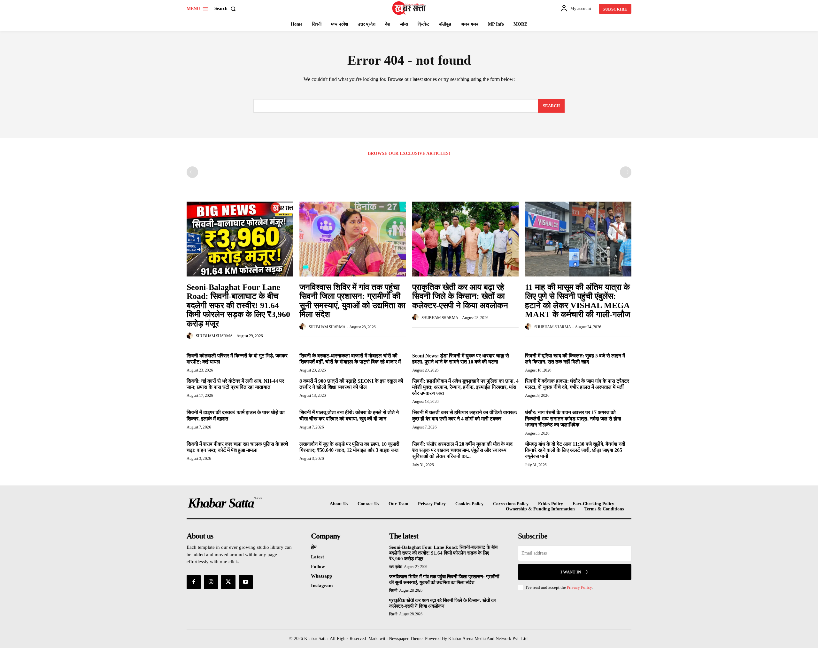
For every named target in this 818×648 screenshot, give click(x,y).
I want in (570, 572)
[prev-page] (192, 172)
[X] (228, 582)
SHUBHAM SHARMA (214, 335)
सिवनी (393, 590)
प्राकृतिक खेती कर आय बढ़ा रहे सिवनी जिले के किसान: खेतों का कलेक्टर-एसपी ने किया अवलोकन (460, 296)
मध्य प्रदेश (395, 566)
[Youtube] (246, 582)
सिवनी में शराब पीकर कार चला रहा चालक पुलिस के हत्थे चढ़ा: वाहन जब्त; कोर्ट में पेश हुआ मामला (237, 447)
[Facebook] (194, 582)
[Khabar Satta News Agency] (410, 8)
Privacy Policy (579, 587)
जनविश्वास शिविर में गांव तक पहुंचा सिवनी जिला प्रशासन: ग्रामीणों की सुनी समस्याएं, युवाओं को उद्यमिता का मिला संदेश (352, 301)
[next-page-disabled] (625, 172)
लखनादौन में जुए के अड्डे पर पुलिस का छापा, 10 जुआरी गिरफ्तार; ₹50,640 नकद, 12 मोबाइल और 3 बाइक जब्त (349, 447)
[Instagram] (211, 582)
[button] (226, 8)
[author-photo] (191, 336)
